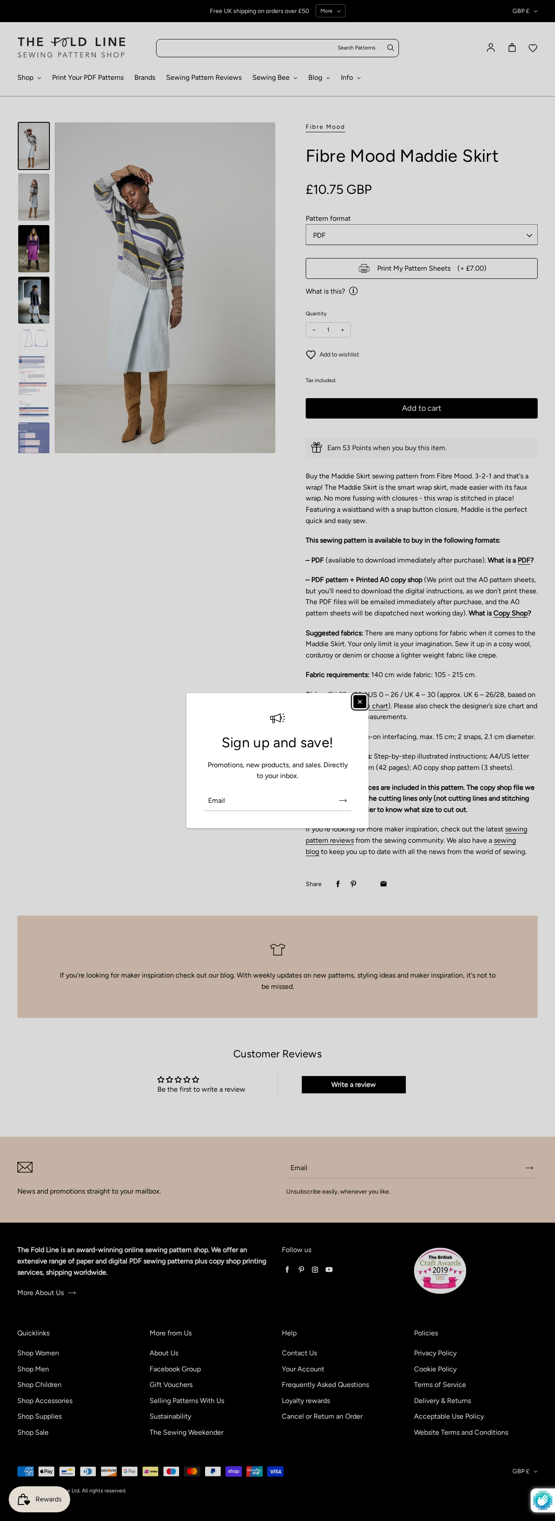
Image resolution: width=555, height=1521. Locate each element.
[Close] (359, 701)
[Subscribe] (343, 800)
